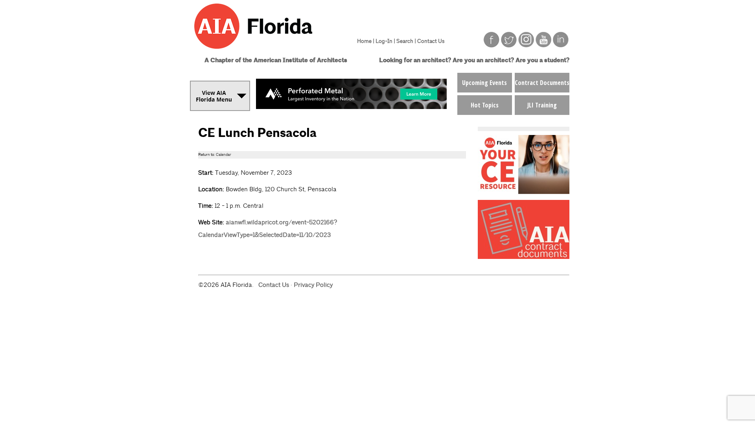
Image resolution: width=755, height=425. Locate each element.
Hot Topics (485, 105)
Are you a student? (542, 60)
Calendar (223, 154)
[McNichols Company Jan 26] (351, 106)
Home (364, 40)
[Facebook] (491, 45)
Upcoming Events (484, 82)
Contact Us (430, 40)
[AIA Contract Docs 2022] (523, 256)
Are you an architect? (483, 60)
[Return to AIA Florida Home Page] (268, 52)
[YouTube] (543, 45)
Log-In (384, 40)
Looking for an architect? (415, 60)
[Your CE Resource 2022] (523, 191)
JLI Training (542, 105)
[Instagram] (526, 45)
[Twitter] (508, 45)
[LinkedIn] (560, 45)
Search (404, 40)
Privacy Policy (313, 285)
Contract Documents (542, 82)
